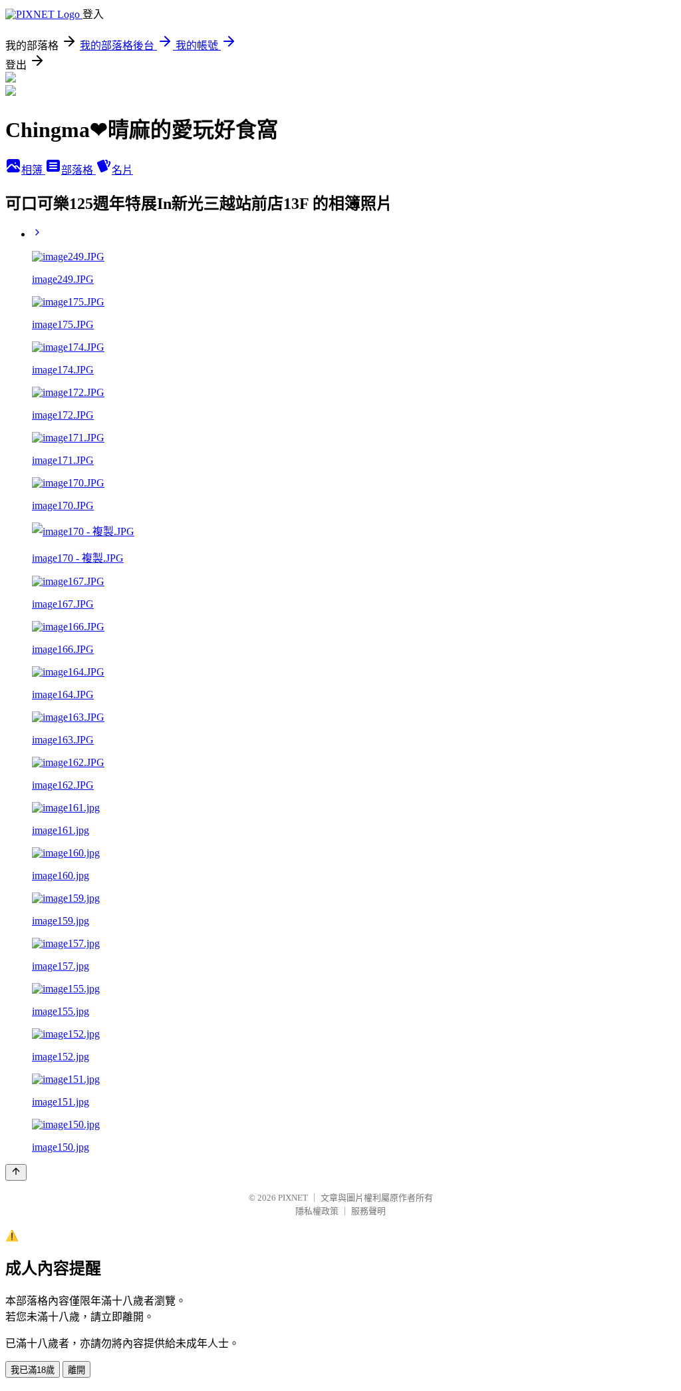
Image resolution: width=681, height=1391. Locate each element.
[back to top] (16, 1172)
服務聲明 (368, 1211)
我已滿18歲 (33, 1370)
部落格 (78, 170)
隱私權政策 (317, 1211)
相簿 (33, 170)
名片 (122, 170)
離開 (76, 1370)
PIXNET (293, 1198)
